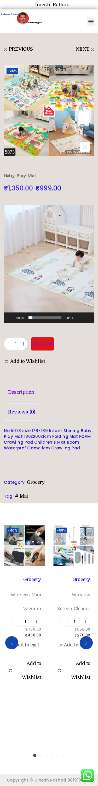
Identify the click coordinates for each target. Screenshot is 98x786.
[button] (91, 21)
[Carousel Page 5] (57, 755)
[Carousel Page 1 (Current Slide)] (34, 755)
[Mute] (79, 317)
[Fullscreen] (87, 317)
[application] (49, 264)
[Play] (10, 317)
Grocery (36, 482)
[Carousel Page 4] (52, 755)
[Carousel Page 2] (40, 755)
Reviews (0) (21, 412)
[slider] (44, 317)
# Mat (21, 496)
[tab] (49, 392)
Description (21, 392)
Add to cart (42, 344)
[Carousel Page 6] (63, 755)
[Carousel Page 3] (46, 755)
